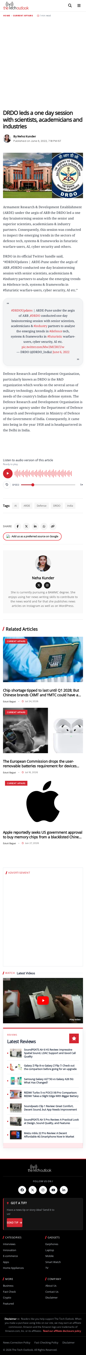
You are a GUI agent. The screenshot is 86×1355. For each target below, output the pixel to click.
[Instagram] (47, 585)
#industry (40, 326)
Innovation (9, 1250)
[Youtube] (53, 1190)
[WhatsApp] (44, 526)
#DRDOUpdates (22, 310)
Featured (8, 1303)
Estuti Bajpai (9, 701)
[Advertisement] (43, 63)
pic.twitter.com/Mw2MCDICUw (43, 347)
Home (6, 15)
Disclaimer (51, 1297)
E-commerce (10, 1256)
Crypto (7, 1297)
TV (46, 1268)
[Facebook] (17, 526)
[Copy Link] (52, 526)
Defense (41, 505)
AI (15, 505)
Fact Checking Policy (46, 1342)
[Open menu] (79, 6)
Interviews (9, 1244)
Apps (6, 1262)
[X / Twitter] (39, 585)
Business (8, 1285)
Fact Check (9, 1291)
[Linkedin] (64, 1190)
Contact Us (51, 1291)
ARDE (27, 505)
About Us (50, 1285)
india (70, 505)
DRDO (56, 505)
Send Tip (12, 1222)
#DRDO (35, 316)
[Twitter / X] (26, 526)
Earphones (51, 1244)
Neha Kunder (43, 577)
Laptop (49, 1250)
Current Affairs (23, 15)
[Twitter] (33, 1190)
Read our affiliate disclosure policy (62, 1331)
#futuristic (54, 336)
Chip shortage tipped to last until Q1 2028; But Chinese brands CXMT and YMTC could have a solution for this (41, 692)
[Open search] (70, 6)
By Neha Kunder (24, 136)
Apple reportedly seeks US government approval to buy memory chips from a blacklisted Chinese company (43, 834)
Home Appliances (13, 1268)
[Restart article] (7, 485)
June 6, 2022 (61, 352)
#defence (55, 331)
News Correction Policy (16, 1342)
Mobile (49, 1256)
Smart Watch (53, 1262)
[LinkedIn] (35, 526)
